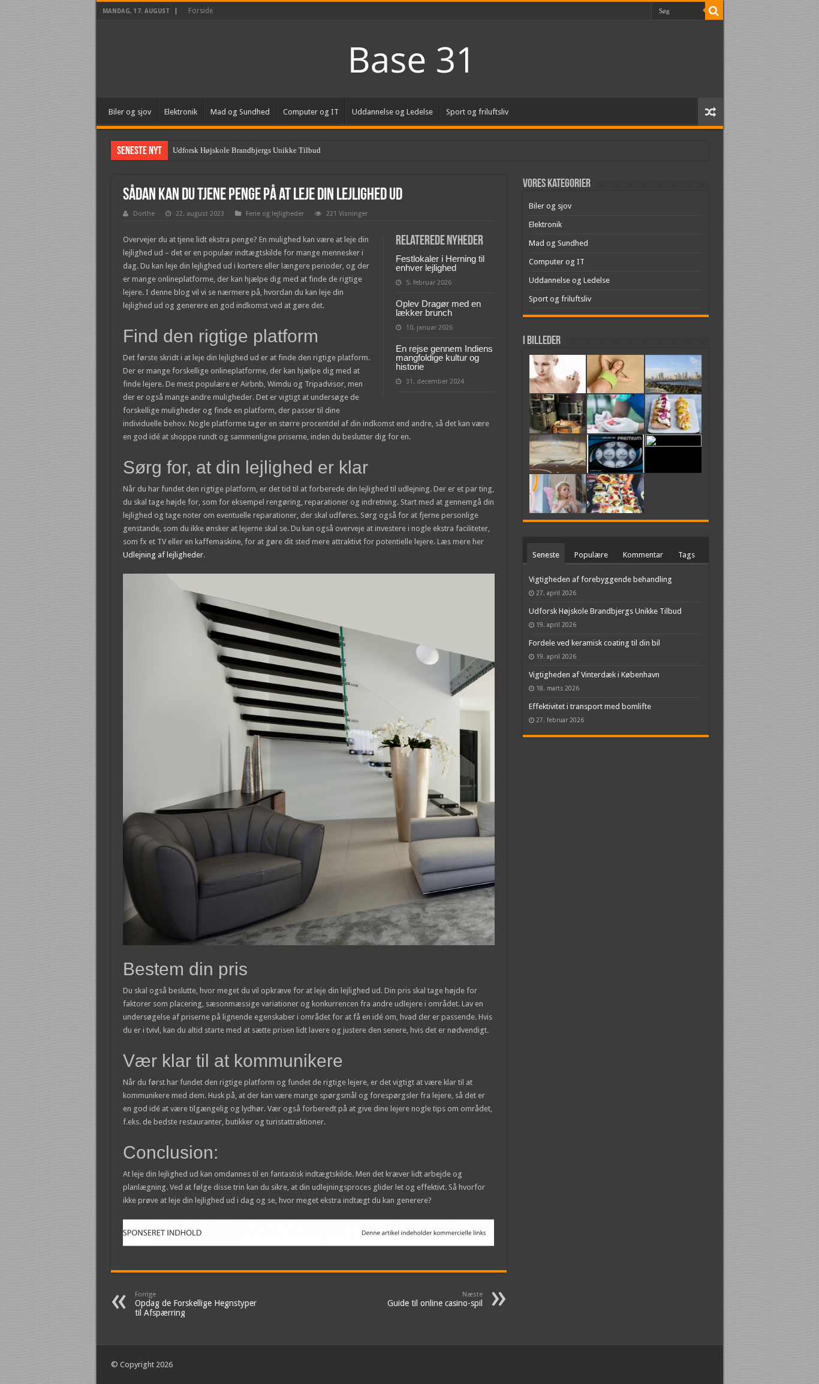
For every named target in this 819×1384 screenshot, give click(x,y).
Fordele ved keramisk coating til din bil (594, 642)
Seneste (545, 554)
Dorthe (144, 214)
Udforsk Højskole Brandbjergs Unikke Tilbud (247, 150)
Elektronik (180, 111)
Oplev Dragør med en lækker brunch (438, 308)
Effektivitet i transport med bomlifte (590, 706)
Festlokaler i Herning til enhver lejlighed (440, 263)
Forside (200, 11)
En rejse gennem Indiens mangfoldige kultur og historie (444, 357)
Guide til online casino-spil (435, 1299)
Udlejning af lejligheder (163, 554)
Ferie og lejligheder (275, 214)
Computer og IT (311, 111)
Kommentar (643, 554)
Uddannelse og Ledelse (392, 111)
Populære (591, 554)
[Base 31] (409, 57)
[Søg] (714, 11)
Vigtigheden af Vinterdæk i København (594, 674)
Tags (686, 554)
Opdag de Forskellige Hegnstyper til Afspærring (196, 1303)
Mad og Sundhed (240, 111)
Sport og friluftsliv (477, 111)
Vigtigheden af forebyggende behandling (600, 579)
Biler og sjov (130, 111)
